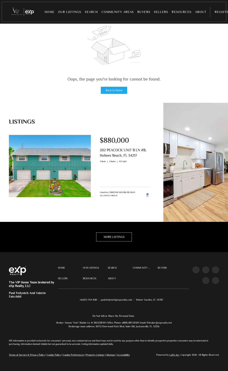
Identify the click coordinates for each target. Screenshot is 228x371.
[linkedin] (205, 269)
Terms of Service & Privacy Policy (27, 354)
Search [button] (91, 12)
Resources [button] (181, 12)
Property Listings (95, 354)
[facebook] (196, 269)
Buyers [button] (143, 12)
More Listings (114, 237)
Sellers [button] (161, 12)
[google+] (215, 280)
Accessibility (123, 354)
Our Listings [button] (69, 12)
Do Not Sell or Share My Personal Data (113, 315)
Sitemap (110, 354)
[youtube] (205, 280)
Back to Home (114, 90)
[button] (22, 11)
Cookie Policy (54, 354)
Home (49, 12)
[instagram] (215, 269)
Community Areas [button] (118, 12)
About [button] (200, 12)
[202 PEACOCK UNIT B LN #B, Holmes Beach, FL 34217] (50, 196)
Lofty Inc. (174, 354)
